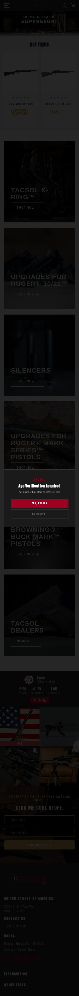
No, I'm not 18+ (39, 514)
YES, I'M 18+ (39, 503)
